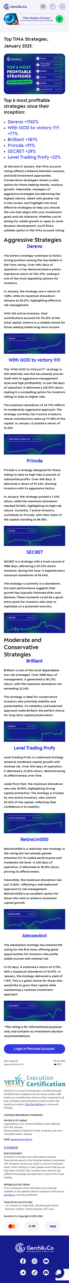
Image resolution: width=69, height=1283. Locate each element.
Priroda (35, 461)
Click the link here (34, 1105)
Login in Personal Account (34, 1049)
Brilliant (34, 661)
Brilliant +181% (23, 140)
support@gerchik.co (21, 1140)
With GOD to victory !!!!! (34, 360)
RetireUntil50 (34, 840)
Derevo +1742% (23, 122)
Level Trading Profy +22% (34, 157)
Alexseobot (34, 936)
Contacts (11, 1147)
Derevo (34, 246)
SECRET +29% (22, 151)
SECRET (34, 552)
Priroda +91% (21, 146)
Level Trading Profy (34, 748)
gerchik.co (9, 1195)
